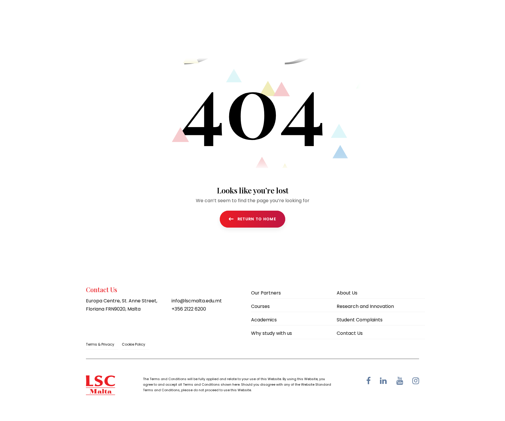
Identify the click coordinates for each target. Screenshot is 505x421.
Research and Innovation (365, 306)
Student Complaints (360, 319)
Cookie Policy (133, 344)
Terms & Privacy (100, 344)
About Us (347, 293)
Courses (260, 306)
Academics (264, 319)
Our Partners (266, 293)
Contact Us (350, 333)
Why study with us (271, 333)
